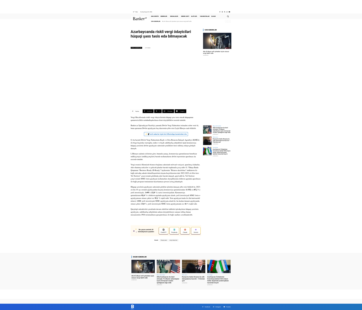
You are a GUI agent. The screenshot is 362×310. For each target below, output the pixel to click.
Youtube (228, 307)
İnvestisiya (215, 147)
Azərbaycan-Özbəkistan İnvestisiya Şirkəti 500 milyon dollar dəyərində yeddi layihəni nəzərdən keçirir (221, 151)
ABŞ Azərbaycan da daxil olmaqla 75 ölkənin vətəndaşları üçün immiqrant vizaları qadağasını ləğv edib (221, 130)
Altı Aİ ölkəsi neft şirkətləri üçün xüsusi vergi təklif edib (177, 21)
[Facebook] (220, 12)
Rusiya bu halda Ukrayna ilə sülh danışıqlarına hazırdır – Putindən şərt (221, 140)
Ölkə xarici (215, 137)
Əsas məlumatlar (217, 125)
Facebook (207, 307)
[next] (229, 21)
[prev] (226, 21)
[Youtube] (229, 12)
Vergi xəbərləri (136, 47)
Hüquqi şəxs (164, 240)
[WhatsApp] (227, 12)
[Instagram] (222, 12)
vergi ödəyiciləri (173, 240)
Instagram (218, 307)
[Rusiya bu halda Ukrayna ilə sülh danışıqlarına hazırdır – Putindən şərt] (207, 141)
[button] (228, 16)
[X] (224, 12)
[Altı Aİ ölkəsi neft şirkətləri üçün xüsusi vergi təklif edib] (217, 41)
